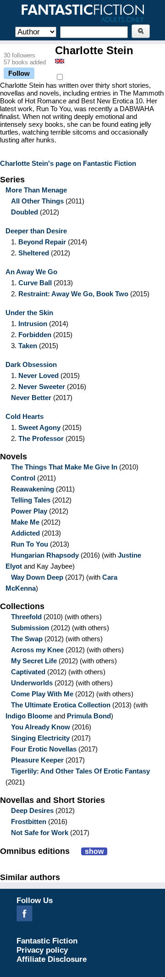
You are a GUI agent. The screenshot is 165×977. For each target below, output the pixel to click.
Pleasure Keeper (37, 760)
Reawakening (32, 489)
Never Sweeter (41, 386)
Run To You (29, 544)
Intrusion (32, 324)
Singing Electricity (40, 738)
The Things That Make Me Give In (64, 467)
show (94, 851)
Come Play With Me (42, 694)
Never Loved (38, 375)
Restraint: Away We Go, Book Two (73, 294)
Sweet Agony (39, 427)
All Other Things (37, 201)
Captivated (28, 672)
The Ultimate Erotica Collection (60, 705)
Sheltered (33, 253)
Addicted (25, 533)
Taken (27, 346)
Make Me (25, 522)
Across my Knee (37, 650)
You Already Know (40, 727)
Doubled (24, 212)
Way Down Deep (37, 577)
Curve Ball (35, 283)
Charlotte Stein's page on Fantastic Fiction (68, 163)
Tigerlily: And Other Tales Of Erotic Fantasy (80, 771)
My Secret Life (34, 661)
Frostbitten (28, 821)
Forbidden (34, 335)
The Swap (27, 639)
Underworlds (32, 683)
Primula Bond (89, 716)
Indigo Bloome (29, 716)
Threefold (26, 617)
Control (23, 478)
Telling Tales (30, 500)
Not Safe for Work (39, 832)
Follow (19, 73)
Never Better (31, 397)
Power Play (29, 511)
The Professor (41, 438)
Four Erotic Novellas (44, 749)
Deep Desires (32, 810)
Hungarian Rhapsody (45, 555)
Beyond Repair (42, 242)
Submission (30, 628)
